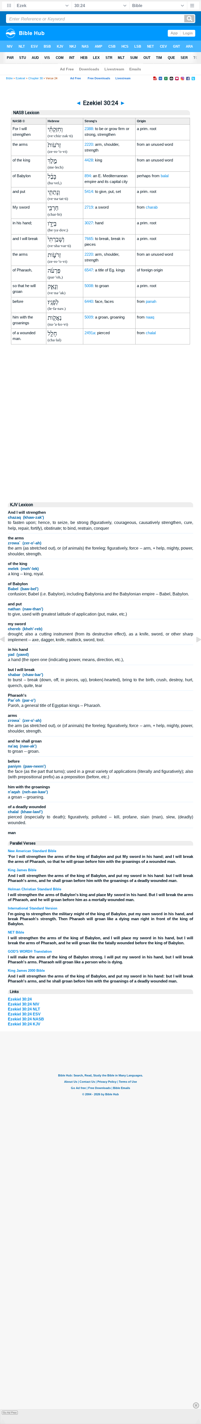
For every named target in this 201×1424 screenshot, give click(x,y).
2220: (89, 144)
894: (88, 176)
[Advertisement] (100, 453)
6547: (89, 270)
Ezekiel (20, 78)
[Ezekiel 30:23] (6, 651)
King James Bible (22, 870)
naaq (150, 317)
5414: (89, 191)
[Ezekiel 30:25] (194, 651)
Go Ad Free (10, 1412)
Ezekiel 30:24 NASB (26, 1019)
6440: (89, 301)
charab (152, 207)
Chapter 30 (35, 78)
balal (165, 176)
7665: (89, 238)
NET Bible (16, 932)
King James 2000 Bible (26, 971)
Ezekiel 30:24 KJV (24, 1024)
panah (151, 301)
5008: (89, 285)
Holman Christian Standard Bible (34, 889)
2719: (89, 207)
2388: (89, 128)
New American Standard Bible (32, 851)
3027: (89, 223)
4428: (89, 160)
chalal (151, 333)
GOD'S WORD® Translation (30, 951)
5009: (89, 317)
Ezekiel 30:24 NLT (24, 1009)
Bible (9, 78)
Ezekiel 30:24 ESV (24, 1014)
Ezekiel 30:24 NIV (23, 1004)
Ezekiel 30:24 (20, 999)
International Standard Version (32, 908)
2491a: (90, 333)
